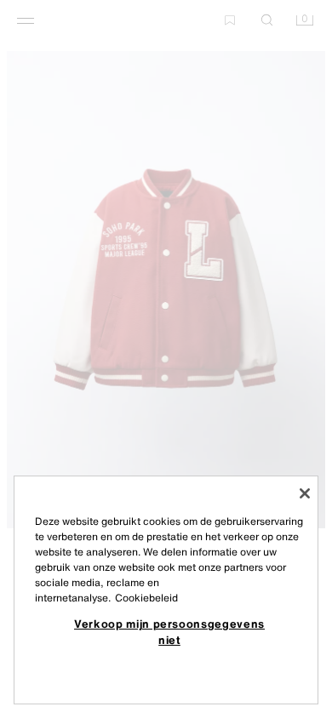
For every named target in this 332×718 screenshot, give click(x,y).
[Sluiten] (305, 493)
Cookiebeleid (146, 597)
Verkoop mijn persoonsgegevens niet (169, 631)
